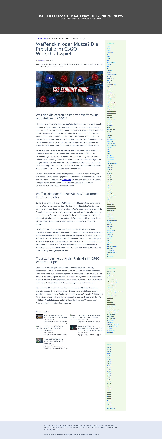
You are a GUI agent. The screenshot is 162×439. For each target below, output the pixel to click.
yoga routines (110, 294)
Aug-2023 (109, 373)
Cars (108, 54)
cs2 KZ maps (110, 298)
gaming (108, 161)
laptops (108, 202)
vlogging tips (110, 181)
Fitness (108, 46)
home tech (109, 242)
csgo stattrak (110, 322)
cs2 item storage (111, 284)
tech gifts (109, 101)
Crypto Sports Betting (112, 246)
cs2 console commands (112, 312)
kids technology (110, 157)
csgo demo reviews (111, 290)
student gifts (110, 165)
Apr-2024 (109, 378)
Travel (108, 58)
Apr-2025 (109, 400)
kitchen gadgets (110, 210)
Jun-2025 (109, 406)
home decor (109, 123)
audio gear (109, 185)
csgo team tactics (111, 304)
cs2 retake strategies (112, 286)
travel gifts (109, 198)
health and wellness (111, 196)
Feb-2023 (109, 359)
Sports (108, 82)
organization (110, 234)
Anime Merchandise (111, 111)
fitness (108, 151)
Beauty (108, 66)
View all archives (111, 408)
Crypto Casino (110, 92)
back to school (110, 194)
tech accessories (111, 119)
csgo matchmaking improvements (115, 292)
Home (40, 38)
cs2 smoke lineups (111, 318)
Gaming (45, 38)
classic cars (109, 308)
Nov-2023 (109, 351)
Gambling (109, 88)
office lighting (110, 226)
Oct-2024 (109, 357)
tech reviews (110, 90)
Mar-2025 (109, 402)
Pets (108, 60)
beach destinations (111, 306)
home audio (109, 121)
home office (109, 147)
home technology (111, 230)
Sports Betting (110, 216)
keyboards (109, 224)
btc (107, 277)
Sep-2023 (109, 382)
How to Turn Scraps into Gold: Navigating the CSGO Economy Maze (55, 316)
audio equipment (111, 129)
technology (109, 131)
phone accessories (111, 113)
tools (108, 188)
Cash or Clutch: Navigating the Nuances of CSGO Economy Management (53, 328)
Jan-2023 (109, 369)
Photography (110, 52)
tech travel (109, 190)
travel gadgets (110, 175)
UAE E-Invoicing (110, 250)
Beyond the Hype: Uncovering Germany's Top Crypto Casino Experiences (53, 341)
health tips (109, 173)
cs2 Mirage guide (111, 314)
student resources (111, 97)
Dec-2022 (109, 363)
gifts (108, 149)
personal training (111, 271)
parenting (109, 183)
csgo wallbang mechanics (113, 324)
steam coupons (110, 316)
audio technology (111, 143)
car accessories (110, 159)
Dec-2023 (109, 361)
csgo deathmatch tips (112, 296)
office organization (111, 145)
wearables (109, 99)
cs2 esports (109, 328)
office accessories (111, 206)
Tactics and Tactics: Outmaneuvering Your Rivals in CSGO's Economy (89, 316)
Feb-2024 (109, 355)
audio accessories (111, 107)
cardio (108, 300)
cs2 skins (109, 273)
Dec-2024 (109, 349)
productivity (109, 135)
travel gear (109, 177)
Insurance (109, 76)
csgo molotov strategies (112, 279)
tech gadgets (110, 109)
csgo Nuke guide (110, 275)
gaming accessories (111, 105)
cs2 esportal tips (110, 330)
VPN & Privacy (110, 256)
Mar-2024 (109, 353)
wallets (108, 240)
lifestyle (108, 133)
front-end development (112, 326)
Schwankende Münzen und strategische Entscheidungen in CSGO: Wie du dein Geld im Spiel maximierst (90, 328)
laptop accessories (111, 95)
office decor (109, 155)
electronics (109, 228)
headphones (110, 232)
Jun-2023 (109, 388)
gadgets (109, 127)
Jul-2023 (109, 394)
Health (108, 56)
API (107, 254)
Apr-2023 (109, 396)
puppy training (110, 320)
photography (110, 117)
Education (109, 72)
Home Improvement (111, 74)
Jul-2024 (109, 367)
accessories (109, 115)
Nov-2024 (109, 347)
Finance (108, 50)
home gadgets (110, 204)
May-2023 (109, 371)
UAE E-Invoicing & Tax (112, 252)
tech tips (109, 137)
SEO (108, 68)
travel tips (109, 222)
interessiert (66, 180)
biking (108, 153)
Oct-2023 (109, 392)
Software (109, 64)
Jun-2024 (109, 390)
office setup (109, 214)
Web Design (109, 80)
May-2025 (109, 404)
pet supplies (109, 125)
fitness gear (109, 192)
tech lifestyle (110, 236)
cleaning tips (110, 141)
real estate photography (112, 282)
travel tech (109, 238)
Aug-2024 (109, 376)
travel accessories (111, 139)
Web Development (111, 62)
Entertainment (110, 78)
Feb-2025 (109, 398)
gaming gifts (110, 167)
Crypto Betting (110, 248)
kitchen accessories (111, 208)
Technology (109, 70)
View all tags (110, 332)
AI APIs (108, 212)
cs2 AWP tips (110, 302)
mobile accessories (111, 103)
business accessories (112, 220)
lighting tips (109, 169)
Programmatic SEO (111, 84)
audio (108, 200)
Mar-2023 (109, 384)
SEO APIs (109, 86)
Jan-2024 (109, 380)
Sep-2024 (109, 386)
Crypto (108, 244)
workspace (109, 179)
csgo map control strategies (113, 310)
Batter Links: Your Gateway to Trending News (81, 16)
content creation (110, 218)
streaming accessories (112, 163)
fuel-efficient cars (111, 288)
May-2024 (109, 365)
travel (108, 171)
